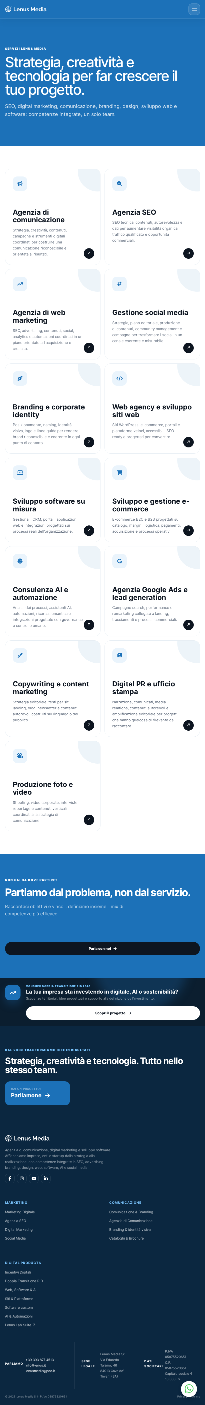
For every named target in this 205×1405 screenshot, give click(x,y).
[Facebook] (9, 1178)
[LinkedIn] (45, 1178)
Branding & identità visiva (130, 1229)
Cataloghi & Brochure (126, 1238)
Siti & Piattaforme (19, 1299)
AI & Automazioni (18, 1316)
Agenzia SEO (15, 1221)
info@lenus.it (36, 1365)
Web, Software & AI (20, 1290)
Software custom (19, 1307)
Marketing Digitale (20, 1212)
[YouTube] (33, 1178)
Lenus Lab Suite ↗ (20, 1325)
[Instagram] (21, 1178)
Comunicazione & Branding (131, 1212)
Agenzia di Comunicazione (130, 1221)
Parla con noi (100, 948)
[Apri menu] (194, 9)
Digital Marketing (19, 1229)
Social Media (15, 1238)
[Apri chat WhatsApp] (189, 1389)
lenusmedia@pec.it (40, 1371)
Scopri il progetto (110, 1013)
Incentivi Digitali (18, 1272)
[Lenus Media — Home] (26, 9)
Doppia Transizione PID (24, 1281)
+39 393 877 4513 (40, 1360)
